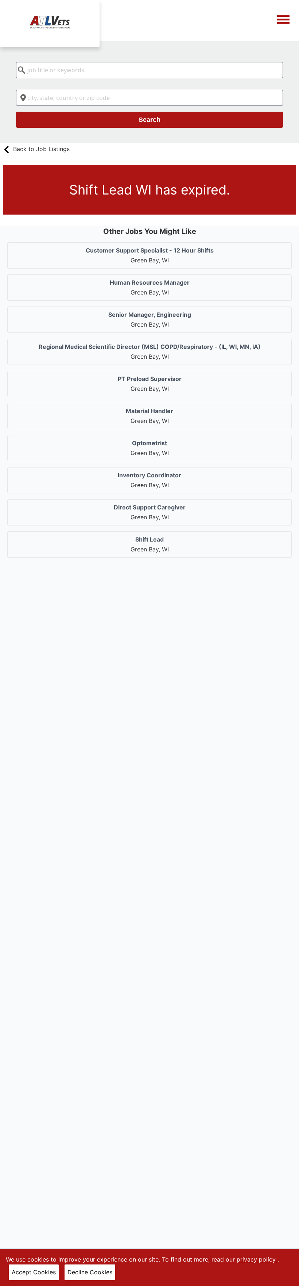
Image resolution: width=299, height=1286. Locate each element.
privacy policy (257, 1259)
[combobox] (149, 70)
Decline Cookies (89, 1272)
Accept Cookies (34, 1272)
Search (149, 119)
